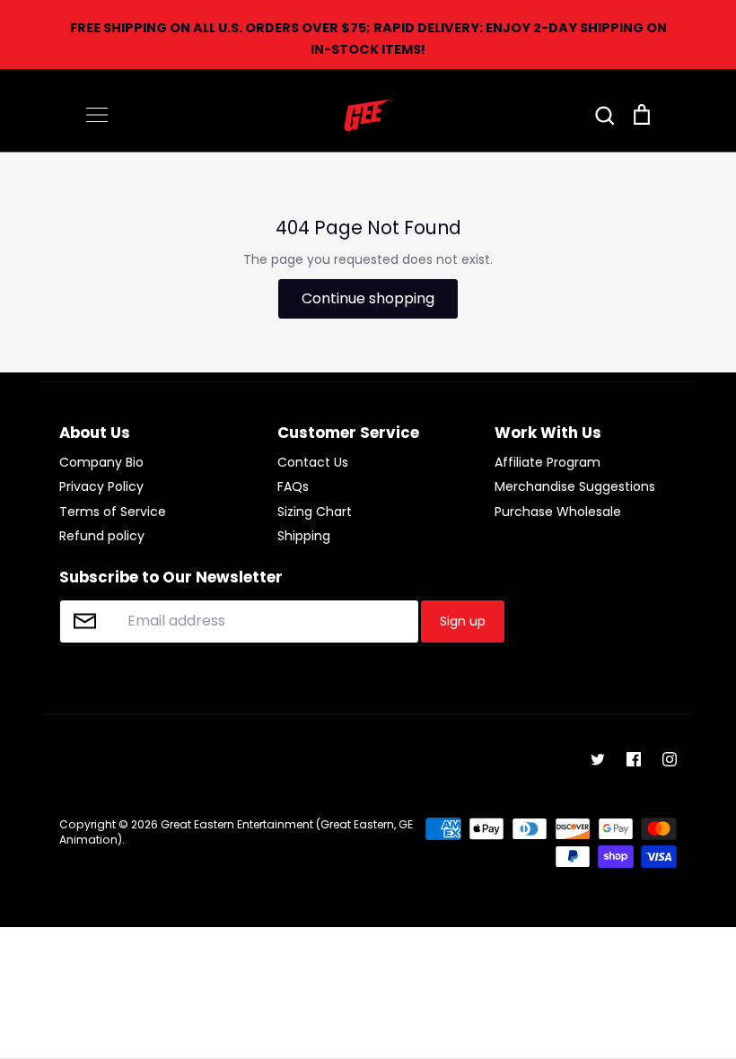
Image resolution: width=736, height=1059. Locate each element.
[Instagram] (670, 759)
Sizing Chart (314, 512)
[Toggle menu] (97, 115)
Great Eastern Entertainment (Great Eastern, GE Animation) (236, 832)
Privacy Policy (101, 486)
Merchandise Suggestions (575, 486)
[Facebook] (634, 759)
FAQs (293, 486)
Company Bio (101, 462)
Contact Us (312, 462)
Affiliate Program (547, 462)
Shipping (303, 536)
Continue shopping (368, 298)
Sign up (463, 621)
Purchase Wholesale (558, 512)
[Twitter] (598, 759)
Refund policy (102, 536)
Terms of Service (112, 512)
